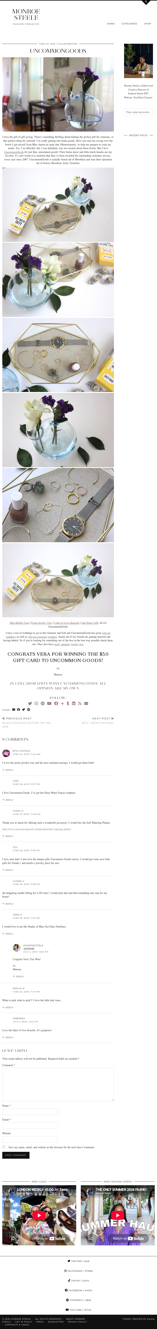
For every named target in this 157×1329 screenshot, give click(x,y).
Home (111, 23)
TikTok (79, 1280)
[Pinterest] (42, 703)
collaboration (67, 44)
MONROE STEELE (26, 14)
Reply (9, 770)
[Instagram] (36, 703)
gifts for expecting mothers (42, 636)
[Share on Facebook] (18, 709)
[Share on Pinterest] (28, 709)
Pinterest (80, 1300)
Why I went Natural (98, 720)
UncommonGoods (58, 50)
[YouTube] (49, 703)
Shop (147, 23)
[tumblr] (68, 703)
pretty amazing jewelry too (68, 644)
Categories (129, 23)
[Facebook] (56, 703)
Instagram (80, 1271)
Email (6, 1119)
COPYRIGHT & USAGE (17, 1324)
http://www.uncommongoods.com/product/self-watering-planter (36, 829)
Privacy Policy (77, 1322)
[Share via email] (13, 709)
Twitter (79, 1261)
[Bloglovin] (62, 703)
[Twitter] (30, 703)
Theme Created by (139, 1319)
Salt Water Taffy (90, 623)
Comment (8, 1065)
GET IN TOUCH (23, 1322)
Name (6, 1105)
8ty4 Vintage (21, 751)
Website (6, 1133)
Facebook (80, 1290)
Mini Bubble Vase (19, 623)
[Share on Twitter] (23, 709)
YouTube (80, 1310)
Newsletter (56, 1322)
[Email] (86, 703)
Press (40, 1322)
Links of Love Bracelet (66, 623)
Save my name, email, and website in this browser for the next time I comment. (51, 1147)
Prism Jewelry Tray (41, 623)
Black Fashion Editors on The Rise (26, 722)
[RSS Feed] (80, 703)
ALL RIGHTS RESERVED (48, 1319)
